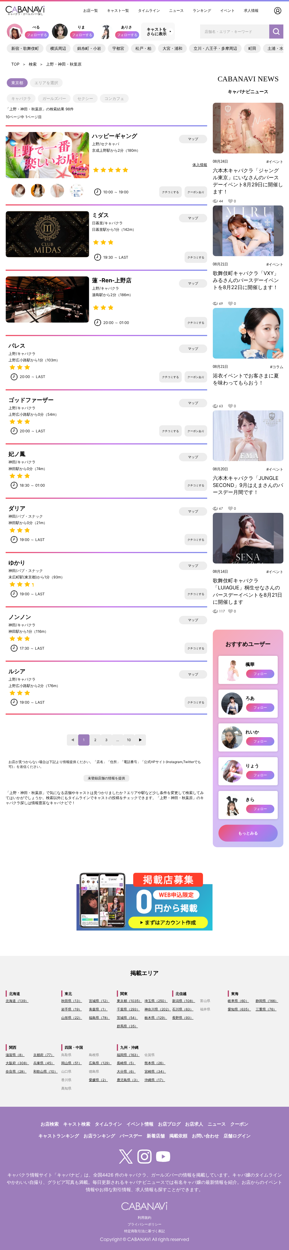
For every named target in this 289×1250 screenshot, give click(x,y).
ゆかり (16, 562)
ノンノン (19, 617)
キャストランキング (58, 1136)
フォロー (260, 674)
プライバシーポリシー (144, 1224)
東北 (68, 993)
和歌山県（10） (45, 1071)
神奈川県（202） (157, 1009)
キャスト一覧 (118, 10)
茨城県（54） (127, 1018)
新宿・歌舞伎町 (25, 48)
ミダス (100, 215)
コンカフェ (114, 98)
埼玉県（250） (156, 1001)
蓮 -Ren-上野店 (112, 280)
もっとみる (248, 833)
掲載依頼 (178, 1136)
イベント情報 (140, 1124)
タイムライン (149, 10)
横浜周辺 (58, 48)
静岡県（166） (267, 1001)
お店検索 (50, 1124)
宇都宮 (118, 48)
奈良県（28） (16, 1071)
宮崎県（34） (155, 1071)
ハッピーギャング (114, 136)
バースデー (131, 1136)
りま (81, 27)
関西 (12, 1047)
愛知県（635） (239, 1009)
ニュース (176, 10)
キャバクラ (21, 98)
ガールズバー (54, 98)
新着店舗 (156, 1136)
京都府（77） (43, 1055)
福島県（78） (99, 1018)
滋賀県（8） (15, 1055)
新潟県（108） (183, 1001)
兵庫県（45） (43, 1063)
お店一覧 (90, 10)
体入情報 (199, 164)
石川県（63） (182, 1009)
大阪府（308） (17, 1063)
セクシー (85, 98)
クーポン (239, 1124)
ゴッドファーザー (31, 400)
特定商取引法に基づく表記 (144, 1231)
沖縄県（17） (154, 1080)
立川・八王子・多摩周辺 (215, 48)
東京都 (17, 82)
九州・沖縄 (129, 1047)
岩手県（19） (71, 1009)
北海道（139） (17, 1001)
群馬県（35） (127, 1026)
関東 (124, 993)
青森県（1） (98, 1009)
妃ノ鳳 (16, 454)
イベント (227, 10)
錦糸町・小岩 (89, 48)
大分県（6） (126, 1071)
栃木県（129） (155, 1018)
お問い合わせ (205, 1136)
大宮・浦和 (172, 48)
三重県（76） (266, 1009)
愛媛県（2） (98, 1080)
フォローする (37, 35)
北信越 (181, 993)
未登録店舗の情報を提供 (106, 778)
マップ (193, 139)
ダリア (16, 508)
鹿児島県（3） (128, 1080)
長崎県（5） (126, 1063)
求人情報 (251, 10)
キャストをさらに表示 (157, 31)
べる (36, 27)
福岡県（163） (128, 1055)
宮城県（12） (99, 1001)
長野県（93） (182, 1018)
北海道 (14, 993)
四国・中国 (74, 1047)
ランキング (202, 10)
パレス (16, 345)
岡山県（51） (71, 1063)
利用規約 (144, 1217)
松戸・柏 (143, 48)
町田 (252, 48)
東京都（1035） (129, 1001)
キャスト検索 (76, 1124)
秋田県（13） (71, 1001)
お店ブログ (169, 1124)
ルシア (16, 671)
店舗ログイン (237, 1136)
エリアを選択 (46, 82)
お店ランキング (99, 1136)
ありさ (126, 27)
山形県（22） (71, 1018)
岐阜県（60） (238, 1001)
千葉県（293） (128, 1009)
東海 (234, 993)
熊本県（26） (154, 1063)
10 (129, 740)
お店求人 (194, 1124)
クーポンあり (195, 192)
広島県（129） (100, 1063)
